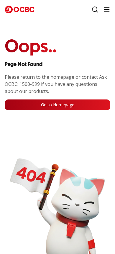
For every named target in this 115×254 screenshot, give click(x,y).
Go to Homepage (57, 104)
